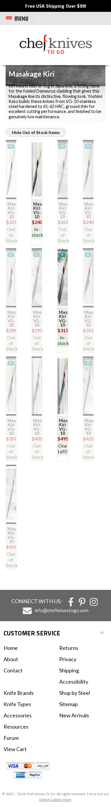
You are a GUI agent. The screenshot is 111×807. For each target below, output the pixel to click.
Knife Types (17, 704)
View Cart (15, 749)
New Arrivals (74, 715)
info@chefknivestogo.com (62, 610)
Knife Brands (19, 693)
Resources (16, 726)
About (11, 659)
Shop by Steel (74, 693)
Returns (68, 648)
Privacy (67, 659)
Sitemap (68, 704)
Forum (11, 738)
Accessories (18, 715)
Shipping (69, 670)
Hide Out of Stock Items (36, 132)
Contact (13, 670)
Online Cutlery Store (55, 799)
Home (11, 648)
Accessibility (73, 681)
